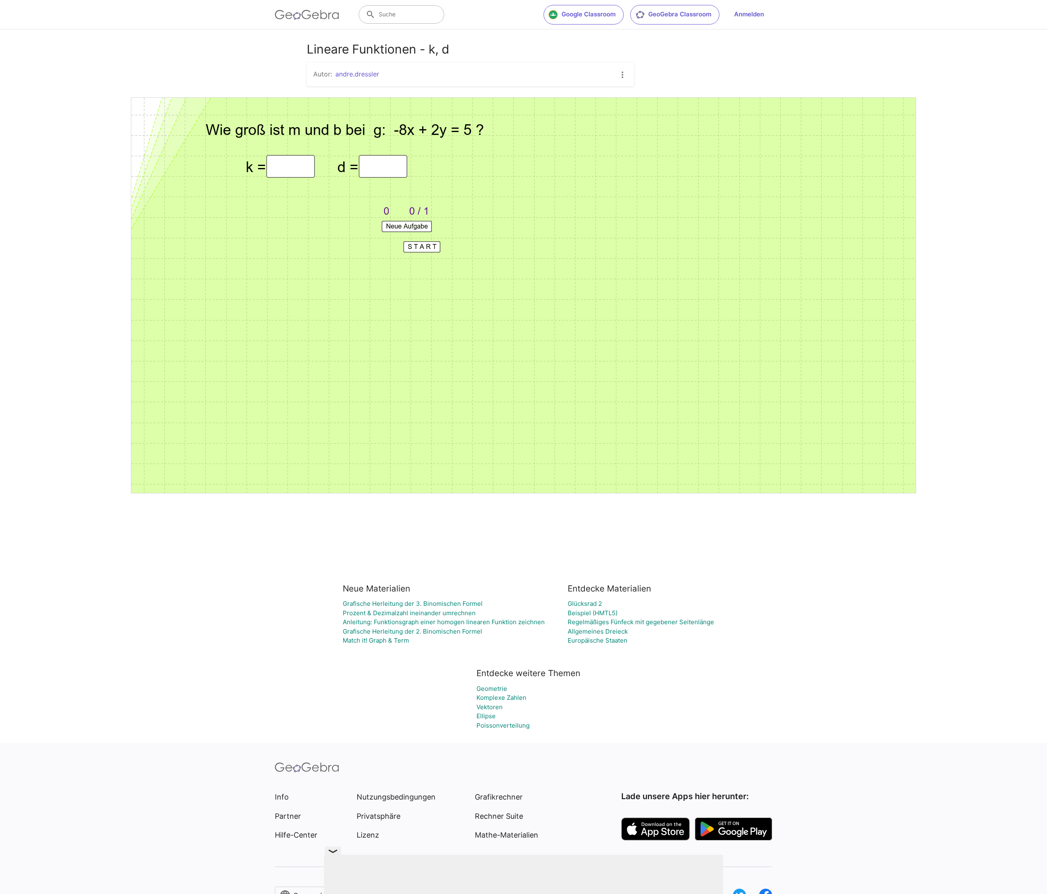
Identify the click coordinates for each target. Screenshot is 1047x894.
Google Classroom (589, 14)
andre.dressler (357, 74)
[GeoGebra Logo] (307, 15)
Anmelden (749, 14)
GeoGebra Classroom (679, 14)
